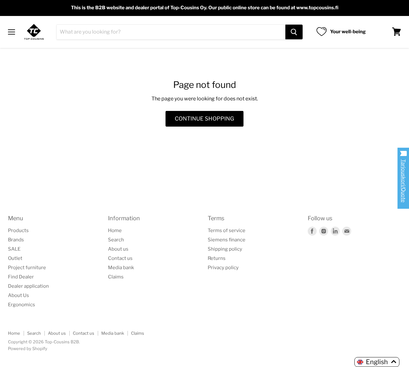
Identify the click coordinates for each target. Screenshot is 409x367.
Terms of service (226, 230)
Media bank (121, 267)
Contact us (120, 258)
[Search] (294, 31)
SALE (14, 249)
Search (116, 240)
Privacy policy (223, 267)
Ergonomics (21, 305)
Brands (16, 240)
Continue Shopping (204, 118)
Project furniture (27, 267)
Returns (217, 258)
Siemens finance (226, 240)
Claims (116, 277)
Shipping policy (225, 249)
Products (18, 230)
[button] (376, 362)
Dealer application (28, 286)
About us (118, 249)
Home (115, 230)
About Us (18, 295)
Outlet (15, 258)
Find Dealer (21, 277)
